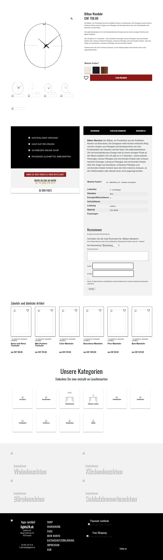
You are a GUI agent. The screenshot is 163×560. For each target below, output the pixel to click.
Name (89, 266)
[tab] (95, 130)
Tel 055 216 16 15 (27, 545)
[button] (86, 78)
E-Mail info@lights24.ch (27, 547)
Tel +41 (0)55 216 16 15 (45, 182)
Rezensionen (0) (141, 131)
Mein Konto (53, 536)
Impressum (53, 545)
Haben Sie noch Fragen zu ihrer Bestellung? (45, 174)
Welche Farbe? (91, 63)
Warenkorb (53, 526)
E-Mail (90, 274)
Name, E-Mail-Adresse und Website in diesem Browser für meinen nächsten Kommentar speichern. (117, 283)
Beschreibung (95, 131)
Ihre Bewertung (94, 245)
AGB (49, 549)
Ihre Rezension (93, 249)
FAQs (49, 531)
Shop (50, 522)
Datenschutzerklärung (60, 540)
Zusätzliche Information (118, 131)
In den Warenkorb (121, 77)
